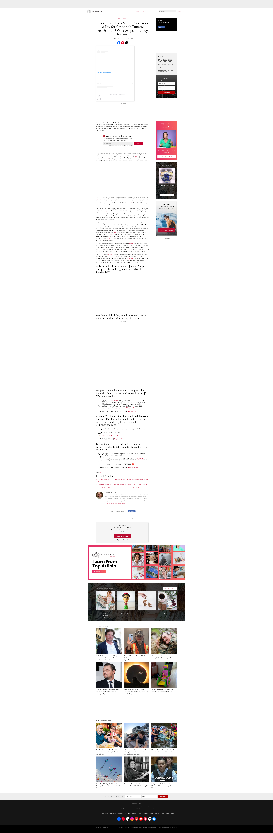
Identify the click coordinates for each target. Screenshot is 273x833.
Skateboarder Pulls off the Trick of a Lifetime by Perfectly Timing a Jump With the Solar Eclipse (136, 692)
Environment (145, 813)
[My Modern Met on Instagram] (132, 819)
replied (111, 238)
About (118, 827)
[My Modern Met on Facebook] (119, 819)
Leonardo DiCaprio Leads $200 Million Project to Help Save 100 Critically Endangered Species (107, 692)
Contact (140, 827)
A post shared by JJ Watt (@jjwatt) (117, 94)
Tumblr (171, 66)
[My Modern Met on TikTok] (145, 819)
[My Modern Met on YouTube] (141, 819)
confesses (107, 212)
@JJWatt (114, 400)
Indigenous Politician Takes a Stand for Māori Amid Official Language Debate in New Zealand (163, 786)
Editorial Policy (124, 827)
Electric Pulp (174, 827)
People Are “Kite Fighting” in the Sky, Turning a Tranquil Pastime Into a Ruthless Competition (108, 786)
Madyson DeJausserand (119, 38)
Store (144, 11)
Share (132, 511)
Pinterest (167, 66)
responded (99, 199)
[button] (152, 11)
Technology (157, 813)
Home (119, 18)
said (107, 155)
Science (151, 813)
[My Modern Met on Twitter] (127, 819)
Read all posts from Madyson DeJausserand (115, 503)
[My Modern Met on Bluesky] (154, 819)
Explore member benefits (123, 540)
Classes (139, 813)
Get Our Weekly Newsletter (141, 518)
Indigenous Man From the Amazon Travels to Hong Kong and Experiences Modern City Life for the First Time (136, 752)
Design (122, 11)
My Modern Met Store (104, 589)
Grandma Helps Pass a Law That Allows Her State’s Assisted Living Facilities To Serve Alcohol (107, 752)
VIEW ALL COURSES (167, 157)
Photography (130, 11)
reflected (130, 258)
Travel (162, 813)
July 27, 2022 (133, 467)
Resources (134, 813)
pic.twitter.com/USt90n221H (124, 408)
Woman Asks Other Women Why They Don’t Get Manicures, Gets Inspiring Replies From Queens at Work (135, 658)
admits (131, 203)
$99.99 (137, 157)
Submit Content (134, 827)
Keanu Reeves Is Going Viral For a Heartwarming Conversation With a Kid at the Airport (122, 484)
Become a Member (123, 536)
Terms (138, 829)
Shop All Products (167, 195)
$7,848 (131, 243)
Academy (138, 11)
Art (117, 11)
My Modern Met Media (166, 71)
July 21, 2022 (133, 411)
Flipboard (160, 67)
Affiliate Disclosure (152, 827)
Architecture (119, 813)
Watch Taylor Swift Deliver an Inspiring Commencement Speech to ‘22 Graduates (120, 488)
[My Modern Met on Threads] (150, 819)
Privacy (134, 829)
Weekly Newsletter (168, 64)
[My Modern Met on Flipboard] (136, 819)
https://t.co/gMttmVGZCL (110, 435)
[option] (138, 567)
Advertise (145, 827)
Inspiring (124, 18)
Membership (181, 11)
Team (129, 827)
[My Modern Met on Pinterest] (123, 819)
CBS (100, 472)
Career (128, 813)
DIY (125, 813)
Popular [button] (110, 11)
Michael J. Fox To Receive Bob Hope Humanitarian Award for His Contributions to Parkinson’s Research (109, 658)
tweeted (106, 159)
